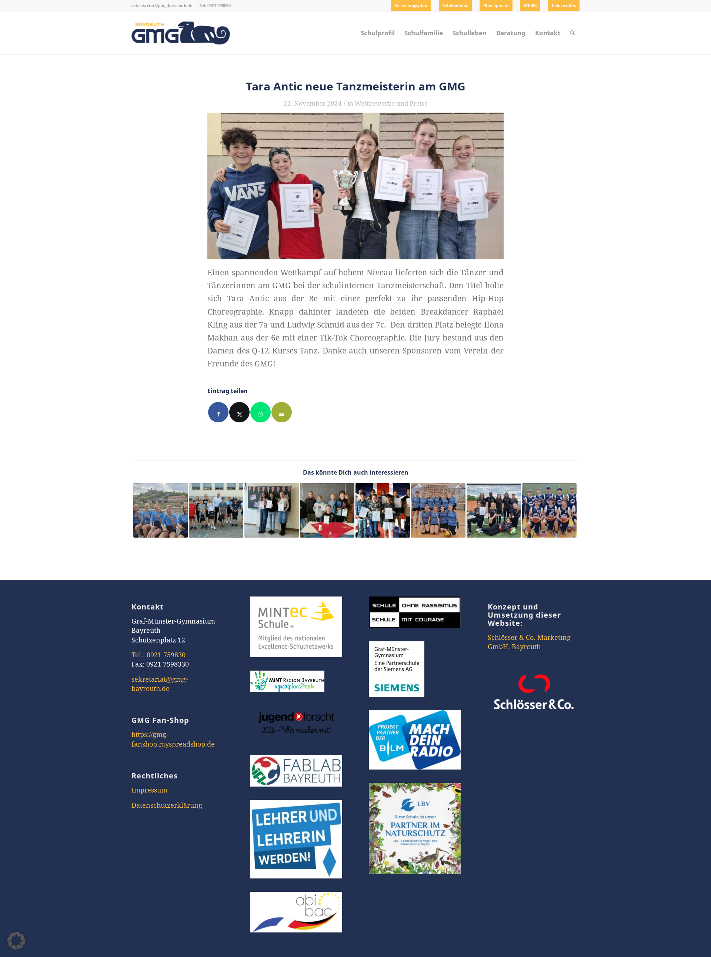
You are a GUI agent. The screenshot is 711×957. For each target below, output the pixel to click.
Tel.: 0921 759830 (158, 654)
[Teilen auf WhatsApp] (260, 412)
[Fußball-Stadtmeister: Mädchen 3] (494, 510)
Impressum (149, 789)
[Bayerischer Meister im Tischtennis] (160, 510)
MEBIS (530, 5)
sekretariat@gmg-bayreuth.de (161, 5)
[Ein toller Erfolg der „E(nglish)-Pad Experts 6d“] (383, 510)
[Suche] (572, 32)
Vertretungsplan (410, 5)
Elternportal (496, 5)
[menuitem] (411, 5)
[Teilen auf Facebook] (218, 412)
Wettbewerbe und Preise (391, 103)
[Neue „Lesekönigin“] (327, 510)
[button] (16, 940)
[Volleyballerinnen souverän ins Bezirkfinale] (438, 510)
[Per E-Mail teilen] (281, 412)
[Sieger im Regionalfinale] (549, 510)
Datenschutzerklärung (166, 805)
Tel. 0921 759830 (215, 5)
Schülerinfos (455, 5)
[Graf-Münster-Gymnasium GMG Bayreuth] (180, 32)
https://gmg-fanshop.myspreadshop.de (173, 739)
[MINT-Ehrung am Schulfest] (216, 510)
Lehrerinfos (564, 5)
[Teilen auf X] (239, 412)
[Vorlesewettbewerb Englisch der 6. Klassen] (271, 510)
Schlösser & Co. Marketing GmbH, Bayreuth (529, 642)
